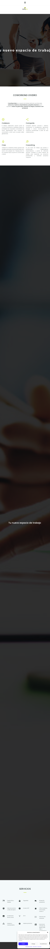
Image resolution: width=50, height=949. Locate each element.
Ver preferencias (43, 943)
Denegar (33, 943)
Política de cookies (28, 946)
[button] (47, 932)
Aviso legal (35, 946)
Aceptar (23, 943)
